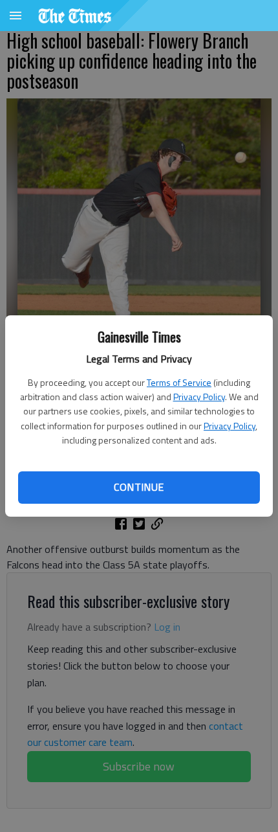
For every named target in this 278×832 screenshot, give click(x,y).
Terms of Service (179, 382)
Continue (139, 487)
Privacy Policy (199, 396)
